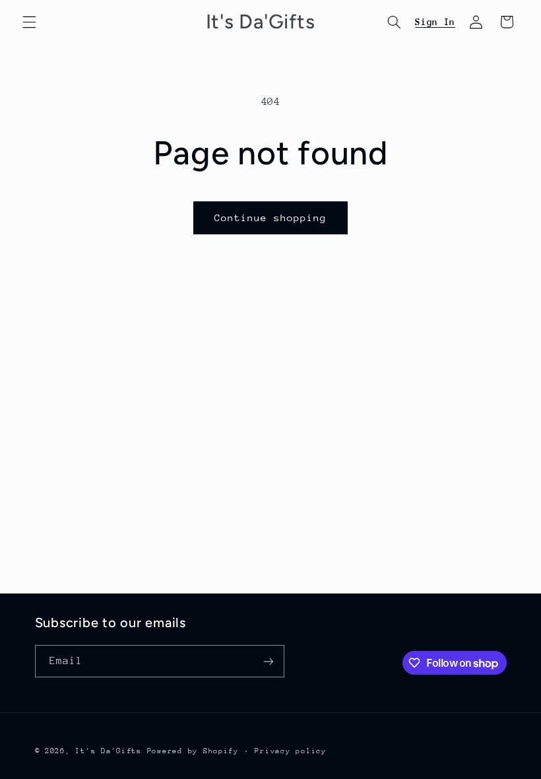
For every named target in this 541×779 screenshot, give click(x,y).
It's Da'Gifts (108, 751)
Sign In (435, 22)
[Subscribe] (268, 661)
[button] (29, 22)
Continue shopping (270, 217)
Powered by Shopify (193, 751)
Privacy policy (290, 751)
